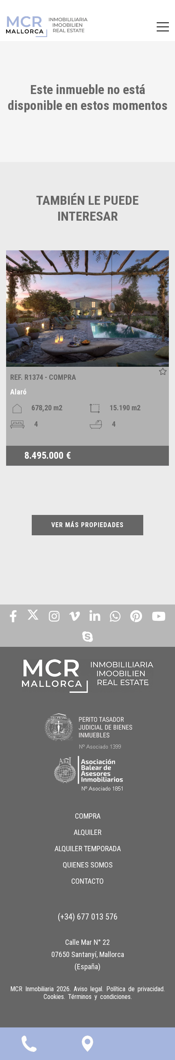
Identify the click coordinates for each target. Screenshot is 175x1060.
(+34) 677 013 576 (88, 917)
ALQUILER (87, 832)
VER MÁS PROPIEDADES (87, 525)
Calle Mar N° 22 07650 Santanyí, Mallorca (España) (87, 954)
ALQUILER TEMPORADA (88, 848)
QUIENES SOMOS (88, 865)
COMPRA (88, 816)
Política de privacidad (135, 989)
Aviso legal (88, 989)
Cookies (54, 997)
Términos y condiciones (99, 997)
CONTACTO (87, 881)
